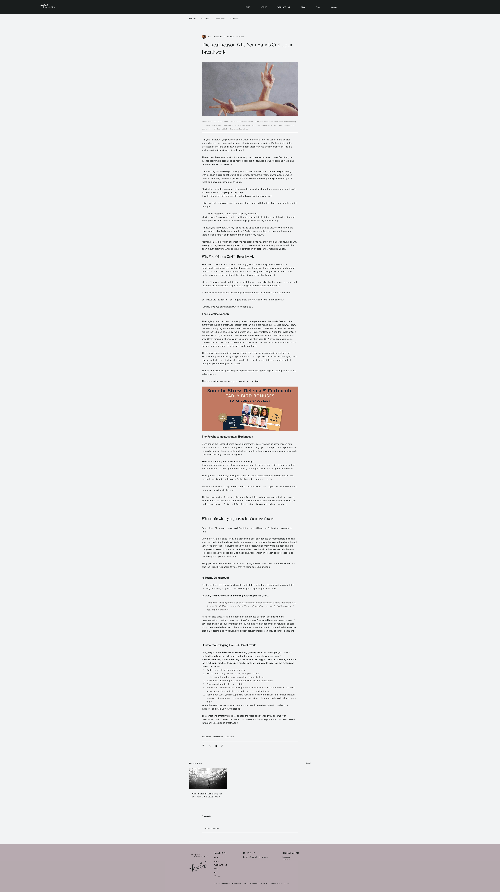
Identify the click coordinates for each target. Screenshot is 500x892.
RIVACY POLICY (260, 883)
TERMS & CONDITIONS (243, 883)
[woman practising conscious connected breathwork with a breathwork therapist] (208, 778)
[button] (284, 7)
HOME (217, 858)
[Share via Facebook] (203, 745)
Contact (217, 876)
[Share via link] (222, 745)
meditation (205, 19)
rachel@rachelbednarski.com (256, 857)
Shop (216, 868)
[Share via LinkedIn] (216, 745)
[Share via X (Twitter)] (209, 745)
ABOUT (217, 861)
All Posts (192, 19)
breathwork (234, 19)
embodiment (219, 19)
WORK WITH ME (220, 865)
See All (308, 763)
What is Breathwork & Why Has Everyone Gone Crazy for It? (207, 795)
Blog (216, 872)
